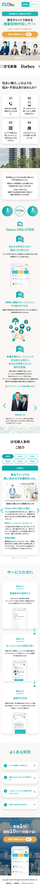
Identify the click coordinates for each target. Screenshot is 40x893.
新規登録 (25, 4)
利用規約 (16, 883)
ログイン (34, 4)
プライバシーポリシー (27, 883)
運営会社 (9, 883)
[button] (35, 408)
